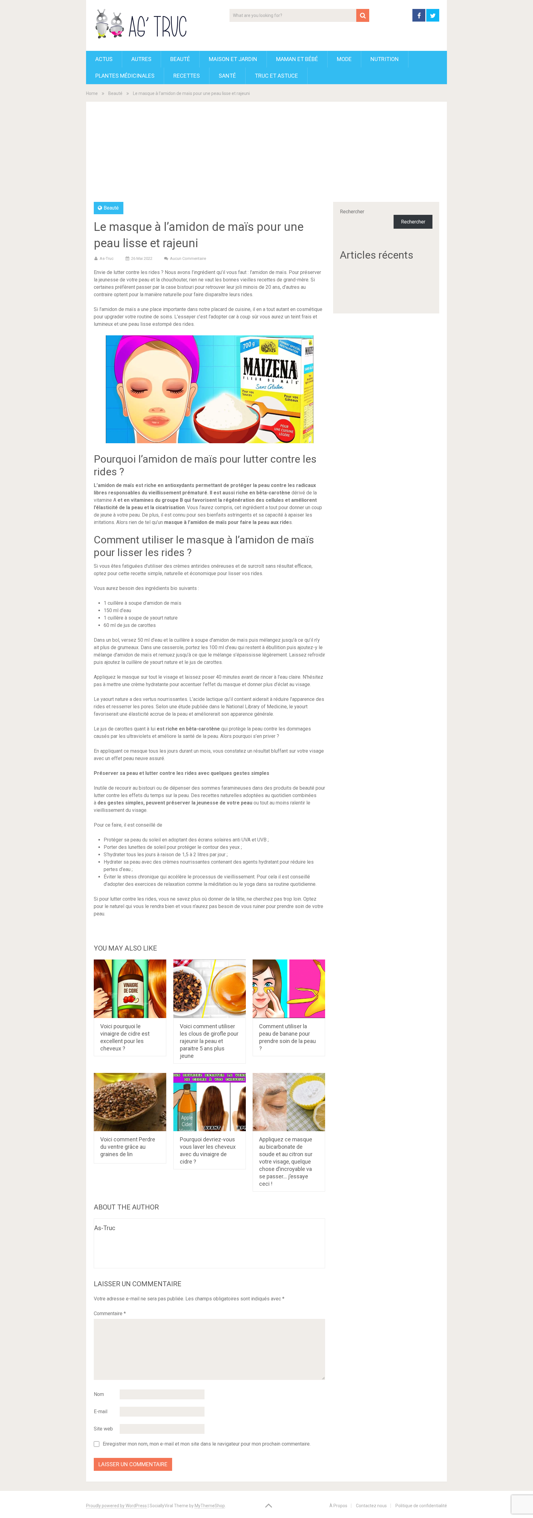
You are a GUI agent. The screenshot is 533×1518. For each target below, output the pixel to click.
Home (92, 93)
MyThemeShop (210, 1505)
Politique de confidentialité (421, 1505)
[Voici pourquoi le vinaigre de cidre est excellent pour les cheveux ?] (130, 988)
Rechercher (352, 212)
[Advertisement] (266, 156)
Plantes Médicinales (125, 75)
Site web (103, 1429)
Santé (227, 75)
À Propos (338, 1505)
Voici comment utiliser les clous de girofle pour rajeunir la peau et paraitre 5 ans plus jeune (209, 1041)
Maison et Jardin (233, 59)
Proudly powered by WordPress (116, 1505)
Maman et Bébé (297, 59)
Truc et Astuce (276, 75)
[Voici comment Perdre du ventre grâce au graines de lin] (130, 1102)
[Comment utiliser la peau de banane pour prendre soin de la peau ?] (289, 988)
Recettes (186, 75)
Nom (99, 1394)
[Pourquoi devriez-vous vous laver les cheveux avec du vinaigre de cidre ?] (209, 1102)
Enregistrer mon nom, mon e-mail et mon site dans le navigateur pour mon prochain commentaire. (207, 1444)
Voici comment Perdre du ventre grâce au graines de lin (127, 1146)
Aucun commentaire (188, 258)
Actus (104, 59)
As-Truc (107, 258)
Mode (344, 59)
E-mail (100, 1411)
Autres (141, 59)
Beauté (180, 59)
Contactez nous (371, 1505)
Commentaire (110, 1313)
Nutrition (384, 59)
